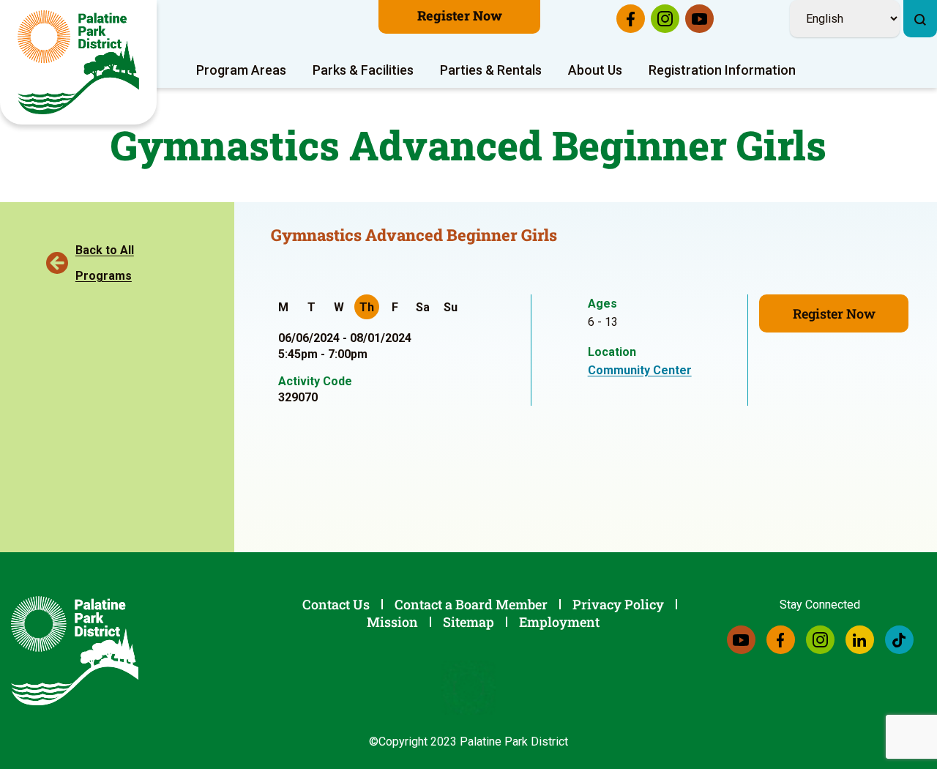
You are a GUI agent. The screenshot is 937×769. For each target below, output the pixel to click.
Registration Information (722, 70)
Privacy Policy (618, 604)
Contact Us (336, 604)
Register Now (459, 15)
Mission (392, 622)
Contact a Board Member (471, 604)
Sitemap (468, 622)
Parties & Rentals (491, 70)
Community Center (640, 370)
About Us (595, 70)
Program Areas (241, 70)
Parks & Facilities (363, 70)
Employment (559, 622)
